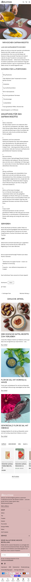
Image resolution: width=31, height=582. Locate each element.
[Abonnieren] (28, 554)
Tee (2, 515)
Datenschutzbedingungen (7, 560)
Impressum (4, 567)
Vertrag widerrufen (19, 570)
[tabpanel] (15, 460)
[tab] (3, 444)
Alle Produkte (15, 476)
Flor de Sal (4, 524)
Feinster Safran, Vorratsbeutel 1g (7, 466)
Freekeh (3, 518)
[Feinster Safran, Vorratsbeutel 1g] (7, 454)
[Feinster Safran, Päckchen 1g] (21, 454)
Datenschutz (16, 567)
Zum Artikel (4, 345)
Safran (10, 282)
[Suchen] (23, 2)
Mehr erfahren (5, 506)
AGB (10, 567)
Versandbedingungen (6, 570)
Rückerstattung (25, 567)
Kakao (2, 529)
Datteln (3, 521)
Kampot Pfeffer (5, 526)
